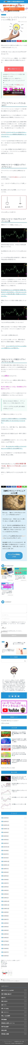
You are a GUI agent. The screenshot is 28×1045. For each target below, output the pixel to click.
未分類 (14, 1030)
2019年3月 (14, 890)
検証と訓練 (14, 1034)
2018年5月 (14, 926)
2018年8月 (14, 915)
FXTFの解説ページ (16, 177)
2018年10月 (14, 908)
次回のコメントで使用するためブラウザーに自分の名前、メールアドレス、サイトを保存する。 (13, 623)
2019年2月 (14, 894)
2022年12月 (14, 825)
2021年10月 (14, 846)
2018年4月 (14, 930)
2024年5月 (14, 817)
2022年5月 (14, 832)
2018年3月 (14, 934)
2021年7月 (14, 854)
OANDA (14, 1001)
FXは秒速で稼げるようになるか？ (10, 720)
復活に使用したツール (14, 1023)
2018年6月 (14, 923)
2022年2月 (14, 839)
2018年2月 (14, 937)
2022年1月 (14, 843)
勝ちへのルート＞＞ (14, 69)
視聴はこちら (20, 84)
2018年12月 (14, 901)
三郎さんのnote (5, 723)
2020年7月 (14, 868)
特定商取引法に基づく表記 (19, 1041)
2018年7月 (14, 919)
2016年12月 (14, 944)
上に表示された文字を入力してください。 (12, 631)
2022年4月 (14, 836)
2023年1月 (14, 821)
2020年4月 (14, 872)
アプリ (14, 1005)
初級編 (14, 1019)
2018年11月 (14, 905)
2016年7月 (14, 952)
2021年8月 (14, 850)
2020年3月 (14, 876)
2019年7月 (14, 883)
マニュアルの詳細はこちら (14, 555)
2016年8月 (14, 948)
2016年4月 (14, 955)
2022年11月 (14, 828)
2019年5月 (14, 886)
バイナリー (3, 14)
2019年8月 (14, 879)
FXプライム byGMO (14, 990)
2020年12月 (14, 861)
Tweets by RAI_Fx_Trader (8, 767)
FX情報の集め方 (14, 994)
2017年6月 (14, 941)
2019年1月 (14, 897)
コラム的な (14, 1008)
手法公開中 (14, 1026)
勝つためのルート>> (14, 8)
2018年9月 (14, 912)
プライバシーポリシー (8, 1041)
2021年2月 (14, 857)
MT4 (14, 997)
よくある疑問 (14, 1015)
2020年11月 (14, 865)
